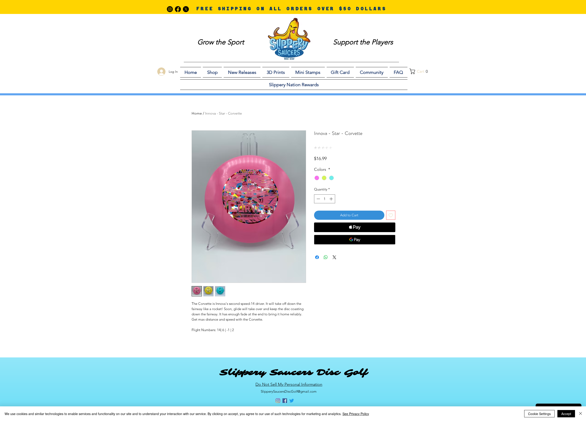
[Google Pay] (354, 239)
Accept (566, 413)
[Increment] (331, 199)
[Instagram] (170, 9)
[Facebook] (178, 9)
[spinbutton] (324, 199)
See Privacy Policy (355, 413)
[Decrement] (318, 199)
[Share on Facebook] (317, 257)
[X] (186, 9)
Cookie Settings (539, 413)
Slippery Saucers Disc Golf (293, 372)
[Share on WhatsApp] (325, 257)
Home (197, 113)
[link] (421, 71)
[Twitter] (291, 400)
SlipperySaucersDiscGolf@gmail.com (289, 391)
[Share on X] (334, 257)
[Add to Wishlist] (391, 215)
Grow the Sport (220, 42)
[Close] (580, 413)
